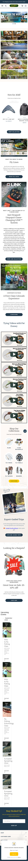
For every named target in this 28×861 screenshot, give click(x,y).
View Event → (6, 659)
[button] (25, 431)
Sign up (14, 825)
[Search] (5, 6)
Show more (14, 481)
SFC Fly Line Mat (8, 119)
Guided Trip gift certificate (12, 528)
